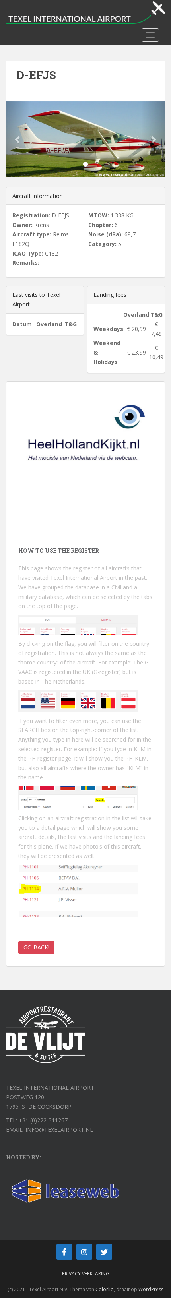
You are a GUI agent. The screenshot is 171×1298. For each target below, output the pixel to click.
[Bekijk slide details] (85, 443)
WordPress (150, 1289)
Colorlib (104, 1289)
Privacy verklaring (85, 1273)
